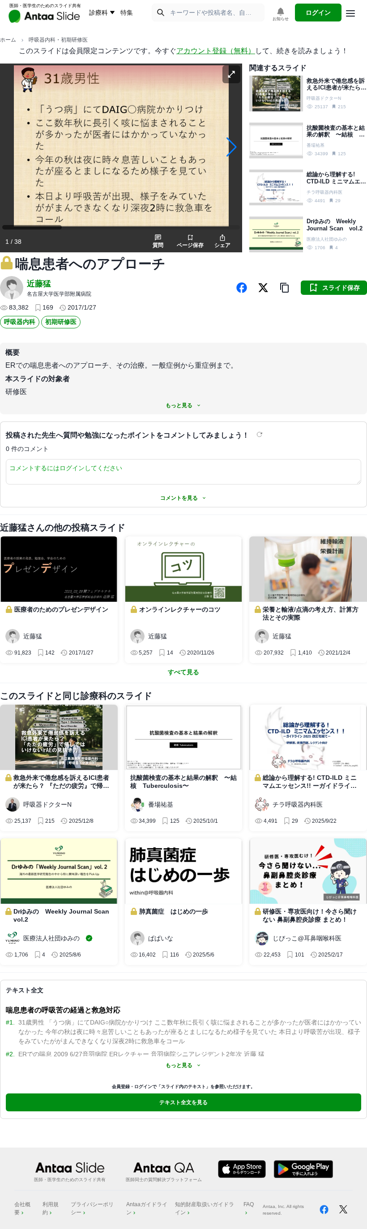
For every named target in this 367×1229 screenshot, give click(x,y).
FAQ (248, 1204)
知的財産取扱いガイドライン (204, 1208)
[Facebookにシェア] (242, 288)
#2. (10, 1054)
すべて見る (183, 672)
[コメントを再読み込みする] (260, 434)
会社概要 (22, 1208)
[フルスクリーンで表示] (231, 74)
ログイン (318, 12)
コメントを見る (179, 498)
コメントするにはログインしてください (65, 468)
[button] (285, 288)
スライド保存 (341, 287)
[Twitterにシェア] (263, 288)
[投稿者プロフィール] (11, 287)
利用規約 (51, 1208)
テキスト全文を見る (183, 1102)
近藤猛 (39, 283)
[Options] (350, 13)
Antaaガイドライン (146, 1208)
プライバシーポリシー (92, 1208)
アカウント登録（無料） (215, 51)
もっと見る (179, 405)
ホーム (8, 40)
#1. (10, 1022)
